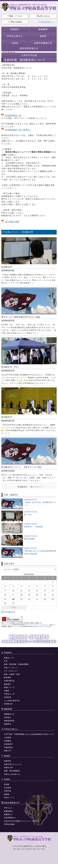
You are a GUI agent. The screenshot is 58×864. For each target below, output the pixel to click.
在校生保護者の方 (43, 43)
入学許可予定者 (29, 55)
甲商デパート (9, 798)
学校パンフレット (11, 668)
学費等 (6, 691)
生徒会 (14, 43)
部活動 (6, 784)
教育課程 (7, 677)
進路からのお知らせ (12, 774)
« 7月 (13, 607)
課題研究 (7, 724)
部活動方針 (8, 704)
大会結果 (7, 788)
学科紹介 (7, 717)
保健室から (8, 814)
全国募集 (7, 741)
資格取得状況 (9, 721)
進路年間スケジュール (13, 764)
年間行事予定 (9, 681)
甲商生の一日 (9, 694)
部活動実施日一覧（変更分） (18, 130)
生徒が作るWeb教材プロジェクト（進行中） (21, 821)
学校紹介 (14, 29)
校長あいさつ (9, 658)
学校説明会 (8, 747)
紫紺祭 (6, 794)
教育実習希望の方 (29, 48)
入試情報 (7, 738)
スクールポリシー (11, 671)
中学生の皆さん (15, 36)
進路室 (43, 36)
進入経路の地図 (12, 221)
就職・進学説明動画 (12, 771)
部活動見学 (8, 744)
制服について (9, 687)
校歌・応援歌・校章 (12, 674)
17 (13, 595)
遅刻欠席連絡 (16, 22)
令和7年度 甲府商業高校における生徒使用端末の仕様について (29, 734)
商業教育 (43, 29)
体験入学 (7, 751)
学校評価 (7, 697)
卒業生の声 (8, 768)
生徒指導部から (10, 818)
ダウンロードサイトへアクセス (35, 625)
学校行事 (7, 791)
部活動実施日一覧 (13, 115)
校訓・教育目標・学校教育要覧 (16, 664)
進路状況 (7, 761)
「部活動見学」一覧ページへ (28, 487)
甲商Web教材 (9, 824)
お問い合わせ (44, 16)
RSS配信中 (9, 612)
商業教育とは (9, 714)
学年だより (8, 808)
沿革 (6, 661)
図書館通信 (8, 811)
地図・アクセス (16, 16)
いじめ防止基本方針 (12, 701)
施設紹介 (7, 684)
